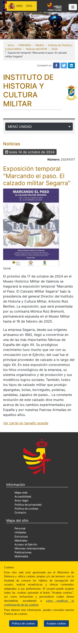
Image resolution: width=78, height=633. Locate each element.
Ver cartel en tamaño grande (25, 423)
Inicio (11, 45)
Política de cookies (23, 623)
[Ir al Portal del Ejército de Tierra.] (39, 25)
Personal (20, 528)
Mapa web (21, 492)
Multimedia (21, 556)
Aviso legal (21, 500)
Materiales (21, 540)
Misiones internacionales (30, 548)
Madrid (40, 45)
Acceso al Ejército (26, 544)
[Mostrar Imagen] (31, 227)
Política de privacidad (28, 504)
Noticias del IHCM (36, 48)
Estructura (21, 536)
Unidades (20, 532)
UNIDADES (24, 45)
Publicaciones (23, 552)
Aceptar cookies (56, 623)
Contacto (20, 512)
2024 (54, 48)
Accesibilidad (23, 496)
